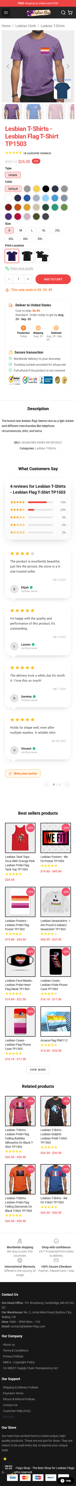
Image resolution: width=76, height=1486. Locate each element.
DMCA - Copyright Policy (19, 1362)
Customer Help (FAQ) (17, 1411)
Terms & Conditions (15, 1350)
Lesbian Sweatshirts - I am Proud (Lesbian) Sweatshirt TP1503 (55, 925)
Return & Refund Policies (19, 1399)
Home (6, 26)
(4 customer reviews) (37, 153)
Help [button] (68, 1480)
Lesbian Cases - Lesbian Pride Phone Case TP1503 (54, 985)
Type (8, 168)
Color (8, 181)
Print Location (14, 245)
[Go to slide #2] (34, 111)
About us (9, 1344)
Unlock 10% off (8, 1467)
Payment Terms (13, 1393)
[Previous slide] (8, 66)
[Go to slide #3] (56, 111)
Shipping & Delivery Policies (20, 1387)
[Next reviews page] (67, 784)
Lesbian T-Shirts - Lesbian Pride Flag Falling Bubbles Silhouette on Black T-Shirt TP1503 (19, 1138)
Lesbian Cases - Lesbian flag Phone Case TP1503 (18, 1044)
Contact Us (10, 1405)
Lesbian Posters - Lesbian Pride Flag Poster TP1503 (17, 925)
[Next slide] (67, 66)
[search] (63, 12)
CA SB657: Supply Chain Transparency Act (30, 1368)
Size (8, 223)
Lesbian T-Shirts (53, 26)
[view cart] (70, 12)
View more (38, 1069)
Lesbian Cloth (25, 26)
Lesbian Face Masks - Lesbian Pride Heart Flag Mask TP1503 (19, 985)
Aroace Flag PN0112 (54, 1040)
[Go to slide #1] (12, 111)
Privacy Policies (13, 1356)
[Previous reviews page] (46, 784)
